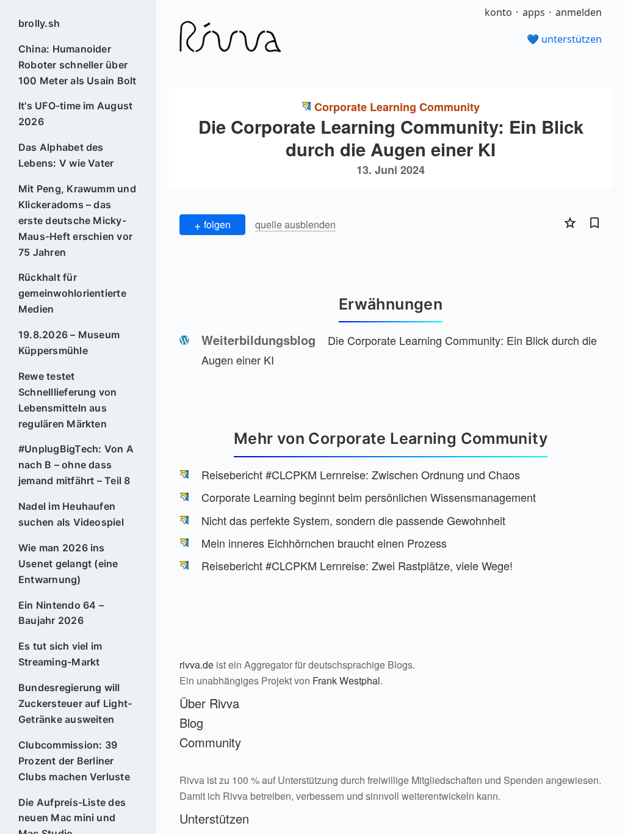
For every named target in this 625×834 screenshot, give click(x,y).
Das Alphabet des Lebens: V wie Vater (66, 155)
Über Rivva (209, 703)
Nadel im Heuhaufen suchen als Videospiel (71, 514)
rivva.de (196, 665)
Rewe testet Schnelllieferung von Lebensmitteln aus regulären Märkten (67, 400)
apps (533, 12)
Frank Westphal (346, 680)
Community (210, 742)
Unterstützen (214, 818)
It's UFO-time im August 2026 (75, 114)
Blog (191, 722)
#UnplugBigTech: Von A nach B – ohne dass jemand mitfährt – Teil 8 (76, 465)
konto (498, 12)
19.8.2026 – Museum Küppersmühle (69, 342)
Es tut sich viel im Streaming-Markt (60, 654)
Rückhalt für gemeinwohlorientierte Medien (72, 293)
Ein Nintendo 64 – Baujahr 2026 (61, 613)
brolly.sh (39, 23)
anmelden (578, 12)
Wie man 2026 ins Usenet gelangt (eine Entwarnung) (68, 564)
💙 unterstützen (564, 39)
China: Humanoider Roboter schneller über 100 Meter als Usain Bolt (77, 65)
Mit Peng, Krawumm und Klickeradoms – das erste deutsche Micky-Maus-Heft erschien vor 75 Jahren (77, 220)
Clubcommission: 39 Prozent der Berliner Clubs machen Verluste (74, 761)
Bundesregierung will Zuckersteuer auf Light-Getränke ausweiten (75, 703)
